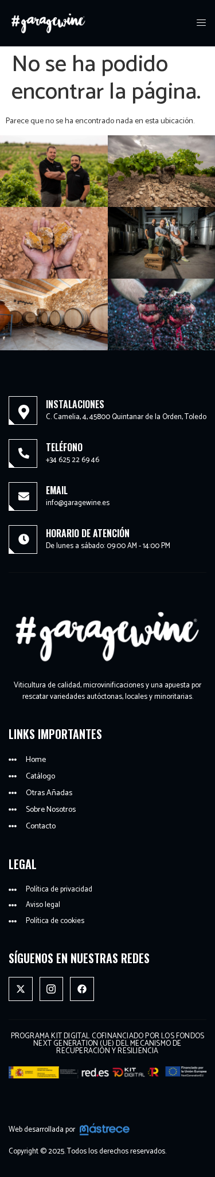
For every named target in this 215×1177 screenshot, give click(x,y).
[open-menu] (202, 23)
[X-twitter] (21, 989)
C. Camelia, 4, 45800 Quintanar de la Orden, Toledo (126, 417)
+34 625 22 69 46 (72, 460)
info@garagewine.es (78, 503)
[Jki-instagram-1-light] (52, 989)
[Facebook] (82, 989)
